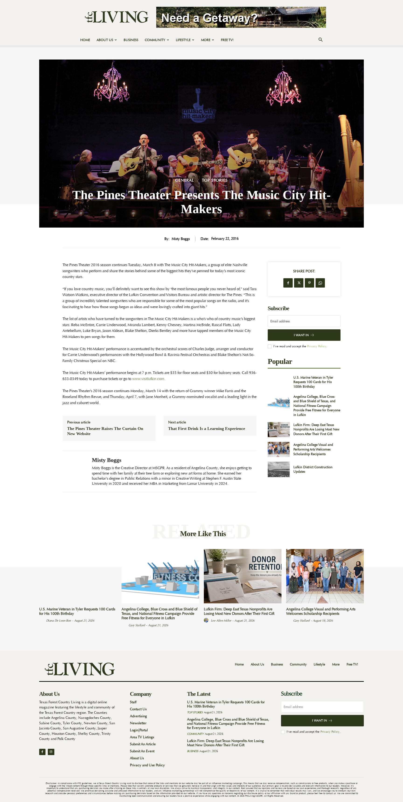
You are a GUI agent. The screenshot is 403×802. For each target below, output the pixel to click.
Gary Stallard (137, 625)
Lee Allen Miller (221, 621)
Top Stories (215, 180)
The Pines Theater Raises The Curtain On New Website (105, 431)
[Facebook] (288, 283)
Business (131, 40)
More (205, 40)
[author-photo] (42, 620)
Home (85, 40)
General (184, 180)
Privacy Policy (316, 346)
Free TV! (227, 40)
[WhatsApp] (320, 283)
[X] (298, 283)
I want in (301, 335)
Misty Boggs (181, 239)
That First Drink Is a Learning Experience (206, 428)
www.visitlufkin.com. (148, 378)
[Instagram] (51, 752)
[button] (320, 40)
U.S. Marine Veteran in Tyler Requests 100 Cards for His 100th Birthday (313, 382)
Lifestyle (183, 40)
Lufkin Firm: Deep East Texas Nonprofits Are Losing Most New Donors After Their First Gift (316, 429)
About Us (105, 40)
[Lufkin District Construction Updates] (278, 469)
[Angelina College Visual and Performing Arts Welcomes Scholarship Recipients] (278, 449)
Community (155, 40)
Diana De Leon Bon (58, 621)
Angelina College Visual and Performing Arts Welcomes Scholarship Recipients (313, 449)
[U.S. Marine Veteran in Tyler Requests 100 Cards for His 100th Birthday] (278, 382)
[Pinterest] (309, 283)
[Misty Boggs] (74, 471)
